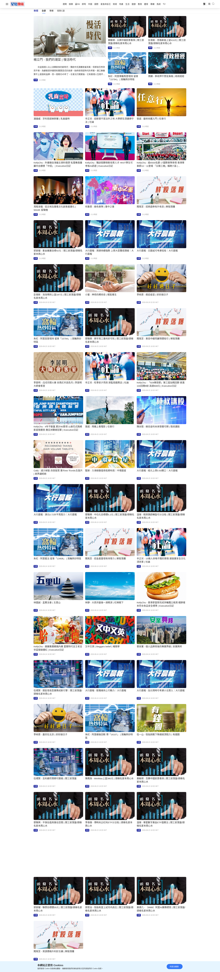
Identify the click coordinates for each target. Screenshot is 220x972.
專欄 (51, 11)
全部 (44, 11)
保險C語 (61, 11)
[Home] (17, 4)
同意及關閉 (174, 967)
